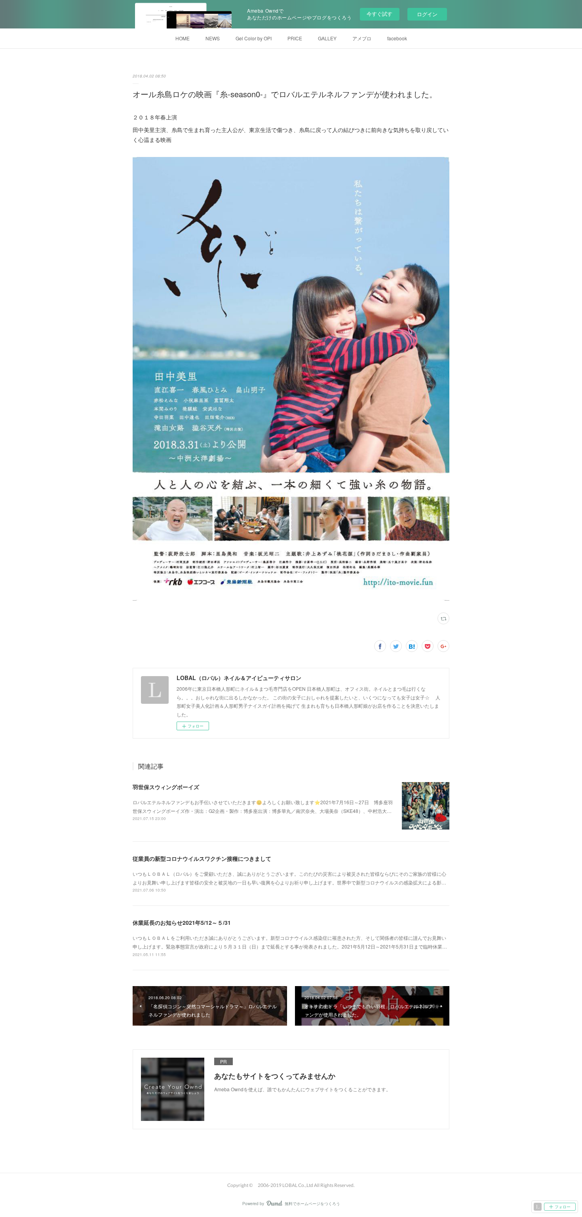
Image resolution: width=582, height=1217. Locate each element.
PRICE (294, 38)
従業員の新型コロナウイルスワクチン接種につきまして (202, 858)
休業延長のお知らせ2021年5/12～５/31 (182, 922)
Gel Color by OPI (254, 38)
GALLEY (327, 38)
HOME (182, 38)
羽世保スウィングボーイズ (166, 787)
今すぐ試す (379, 13)
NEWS (212, 38)
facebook (397, 38)
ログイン (427, 14)
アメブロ (361, 38)
